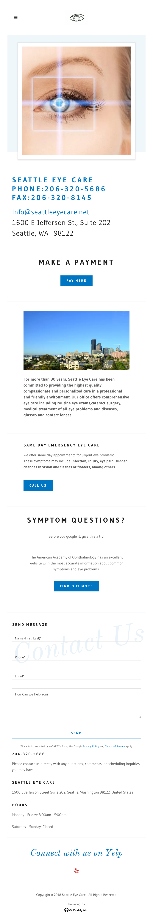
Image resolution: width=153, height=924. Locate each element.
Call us (38, 485)
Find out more (76, 586)
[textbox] (76, 636)
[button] (21, 17)
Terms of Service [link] (115, 746)
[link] (76, 17)
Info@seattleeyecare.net (50, 212)
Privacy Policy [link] (91, 746)
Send (76, 733)
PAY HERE (76, 281)
